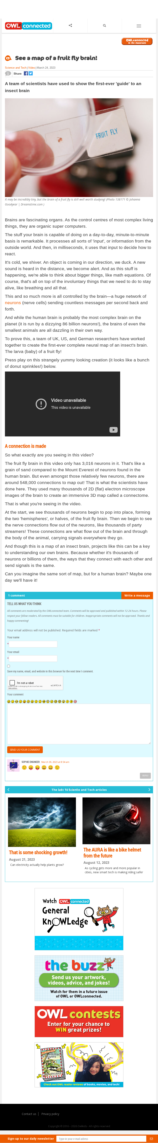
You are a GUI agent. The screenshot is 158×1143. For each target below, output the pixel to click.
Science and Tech (15, 67)
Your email (13, 652)
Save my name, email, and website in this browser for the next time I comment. (50, 671)
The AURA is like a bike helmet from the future (112, 852)
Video (31, 67)
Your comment (15, 694)
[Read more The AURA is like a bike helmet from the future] (116, 820)
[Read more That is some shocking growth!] (42, 822)
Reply (145, 775)
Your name (13, 637)
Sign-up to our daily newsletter (31, 1139)
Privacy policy (50, 1114)
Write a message (137, 595)
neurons (13, 302)
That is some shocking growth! (38, 852)
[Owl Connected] (27, 30)
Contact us (29, 1114)
